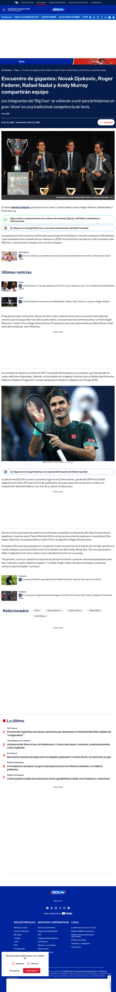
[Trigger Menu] (3, 10)
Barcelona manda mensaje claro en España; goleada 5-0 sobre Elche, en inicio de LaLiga (59, 756)
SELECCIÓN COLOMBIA (69, 17)
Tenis (16, 70)
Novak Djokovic (54, 610)
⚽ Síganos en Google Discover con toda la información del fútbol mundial (49, 228)
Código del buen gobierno (48, 938)
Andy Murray (40, 616)
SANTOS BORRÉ (49, 17)
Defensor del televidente (48, 931)
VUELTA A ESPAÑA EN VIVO (26, 17)
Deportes (20, 963)
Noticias (34, 963)
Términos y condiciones (80, 943)
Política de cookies (78, 940)
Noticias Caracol (20, 928)
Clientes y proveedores (47, 945)
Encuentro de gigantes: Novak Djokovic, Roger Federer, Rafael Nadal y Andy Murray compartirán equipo (64, 70)
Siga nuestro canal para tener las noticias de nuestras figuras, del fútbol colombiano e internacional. (55, 219)
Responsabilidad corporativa (82, 931)
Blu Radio (17, 935)
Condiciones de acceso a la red (83, 928)
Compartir (108, 122)
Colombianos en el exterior (18, 740)
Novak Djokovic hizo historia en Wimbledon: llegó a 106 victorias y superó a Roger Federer (66, 301)
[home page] (17, 2)
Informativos (96, 2)
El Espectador (19, 949)
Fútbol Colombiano (15, 762)
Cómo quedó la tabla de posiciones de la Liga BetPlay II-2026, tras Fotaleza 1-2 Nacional (58, 778)
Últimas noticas (27, 2)
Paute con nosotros (45, 952)
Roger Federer (75, 610)
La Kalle (17, 938)
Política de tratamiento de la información (82, 935)
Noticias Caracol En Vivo (78, 2)
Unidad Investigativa (57, 2)
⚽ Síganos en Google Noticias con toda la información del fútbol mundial (48, 471)
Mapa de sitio (43, 949)
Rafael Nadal (94, 610)
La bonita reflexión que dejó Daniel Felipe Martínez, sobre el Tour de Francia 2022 (61, 579)
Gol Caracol (41, 2)
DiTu (16, 945)
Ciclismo (22, 576)
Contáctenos (43, 942)
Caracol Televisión (21, 931)
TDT (39, 935)
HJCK (16, 942)
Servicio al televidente (46, 928)
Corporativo (76, 947)
